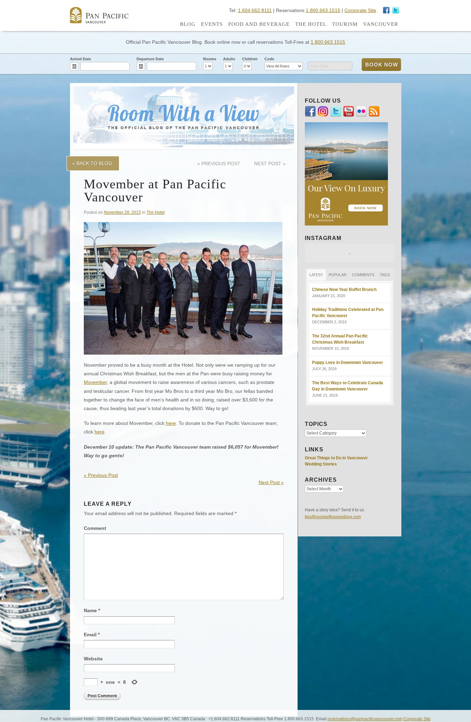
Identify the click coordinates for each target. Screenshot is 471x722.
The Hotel (311, 24)
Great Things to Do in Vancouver (336, 458)
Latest (316, 275)
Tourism (345, 24)
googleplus (386, 10)
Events (212, 24)
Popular (338, 275)
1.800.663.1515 (323, 10)
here (171, 423)
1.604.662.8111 (255, 10)
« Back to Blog (92, 163)
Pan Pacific (99, 15)
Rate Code (320, 66)
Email (92, 634)
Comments (363, 275)
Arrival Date (80, 59)
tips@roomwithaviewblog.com (333, 516)
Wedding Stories (321, 464)
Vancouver (380, 24)
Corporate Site (360, 10)
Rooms (209, 59)
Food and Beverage (259, 24)
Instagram (395, 10)
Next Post (269, 163)
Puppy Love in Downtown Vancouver (347, 362)
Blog (188, 24)
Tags (385, 275)
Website (93, 658)
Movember (95, 382)
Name (92, 610)
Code (269, 59)
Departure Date (150, 59)
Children (250, 59)
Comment (95, 528)
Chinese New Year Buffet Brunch (344, 289)
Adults (229, 59)
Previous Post (218, 163)
